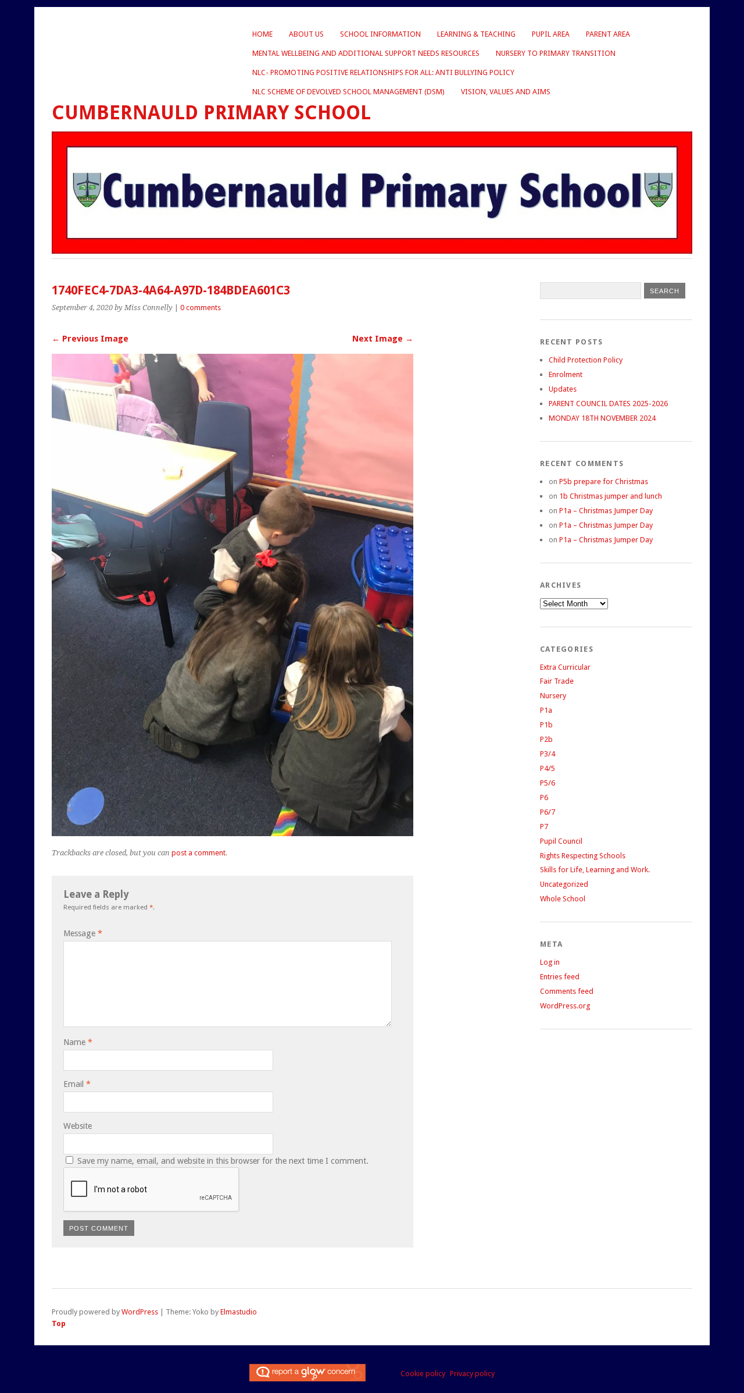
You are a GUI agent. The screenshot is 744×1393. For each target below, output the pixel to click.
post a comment (198, 852)
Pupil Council (561, 841)
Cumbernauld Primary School (211, 112)
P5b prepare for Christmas (603, 481)
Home (262, 34)
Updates (563, 389)
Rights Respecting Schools (582, 855)
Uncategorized (564, 884)
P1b (546, 724)
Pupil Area (551, 34)
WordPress (139, 1311)
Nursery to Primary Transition (556, 53)
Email (77, 1084)
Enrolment (565, 374)
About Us (306, 34)
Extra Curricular (565, 667)
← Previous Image (90, 338)
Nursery (553, 695)
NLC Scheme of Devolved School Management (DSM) (348, 91)
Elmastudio (238, 1311)
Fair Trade (557, 681)
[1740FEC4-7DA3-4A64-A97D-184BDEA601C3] (232, 832)
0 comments (200, 307)
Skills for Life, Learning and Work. (595, 869)
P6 (544, 797)
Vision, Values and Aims (505, 91)
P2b (546, 739)
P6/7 (547, 812)
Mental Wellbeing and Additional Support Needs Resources (366, 53)
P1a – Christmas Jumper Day (606, 510)
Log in (550, 962)
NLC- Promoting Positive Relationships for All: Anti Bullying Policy (383, 72)
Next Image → (382, 338)
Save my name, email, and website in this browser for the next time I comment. (223, 1160)
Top (59, 1323)
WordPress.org (565, 1005)
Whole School (562, 898)
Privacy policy (472, 1373)
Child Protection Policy (586, 360)
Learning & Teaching (476, 34)
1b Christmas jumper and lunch (610, 496)
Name (77, 1042)
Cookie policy (422, 1373)
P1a (546, 710)
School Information (380, 34)
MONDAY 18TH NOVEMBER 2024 (602, 418)
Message (82, 933)
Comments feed (566, 991)
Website (77, 1126)
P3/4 (547, 753)
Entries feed (560, 976)
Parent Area (608, 34)
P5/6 (547, 783)
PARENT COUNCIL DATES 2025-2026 (608, 403)
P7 (544, 826)
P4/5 (547, 768)
